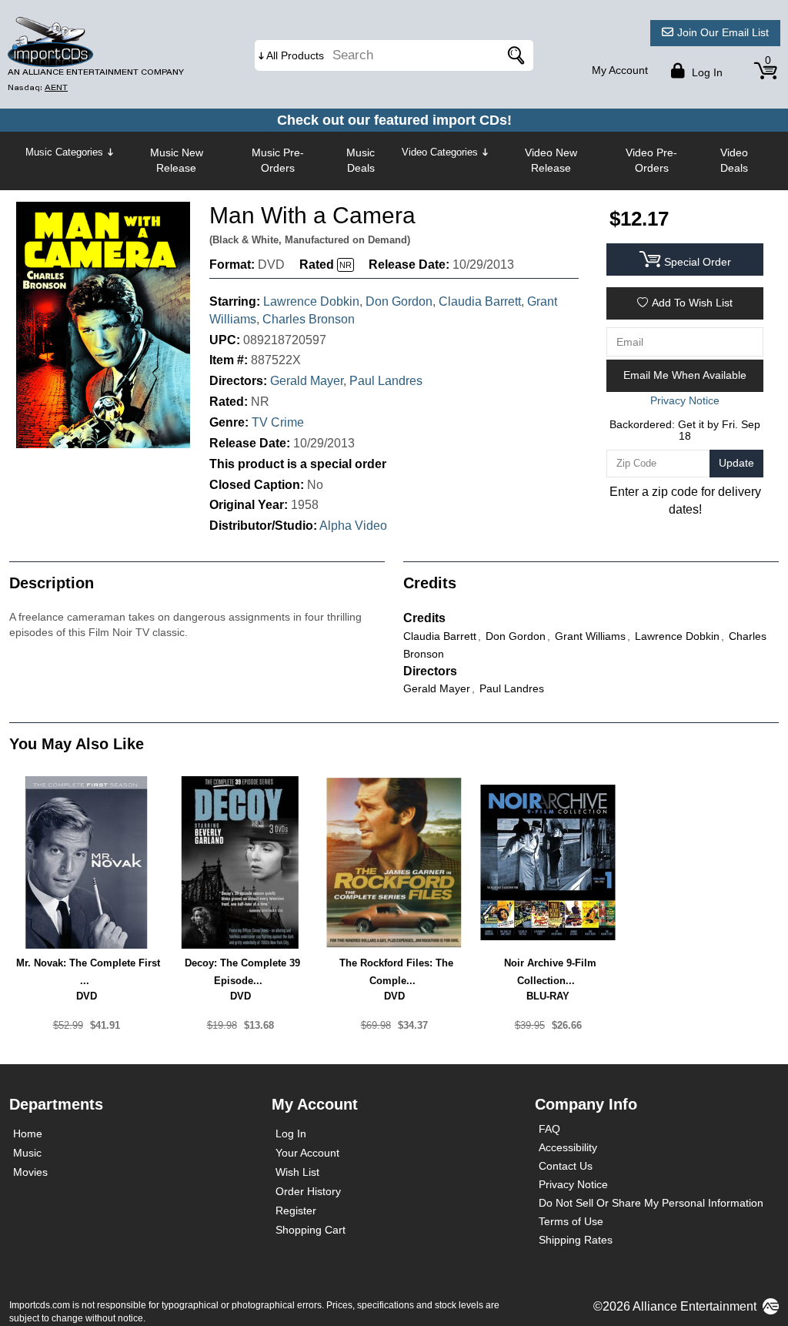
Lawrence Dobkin (311, 301)
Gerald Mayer (306, 380)
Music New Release (176, 160)
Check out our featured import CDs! (394, 120)
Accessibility (568, 1147)
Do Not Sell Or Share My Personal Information (651, 1203)
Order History (308, 1191)
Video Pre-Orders (651, 160)
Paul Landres (385, 380)
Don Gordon (399, 301)
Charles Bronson (308, 319)
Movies (30, 1172)
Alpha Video (353, 525)
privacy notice (685, 400)
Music (27, 1153)
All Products (295, 55)
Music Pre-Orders (278, 160)
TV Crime (278, 422)
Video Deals (734, 160)
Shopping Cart (310, 1230)
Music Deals (360, 160)
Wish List (297, 1172)
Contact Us (566, 1166)
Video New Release (551, 160)
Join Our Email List (723, 32)
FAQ (549, 1129)
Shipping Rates (576, 1240)
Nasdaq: (38, 87)
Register (295, 1210)
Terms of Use (571, 1221)
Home (27, 1133)
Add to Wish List (692, 302)
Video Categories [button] (440, 152)
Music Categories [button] (64, 152)
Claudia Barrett (480, 301)
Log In (290, 1133)
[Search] (514, 55)
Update (736, 463)
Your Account (307, 1153)
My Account (620, 70)
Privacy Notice (573, 1184)
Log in (706, 72)
